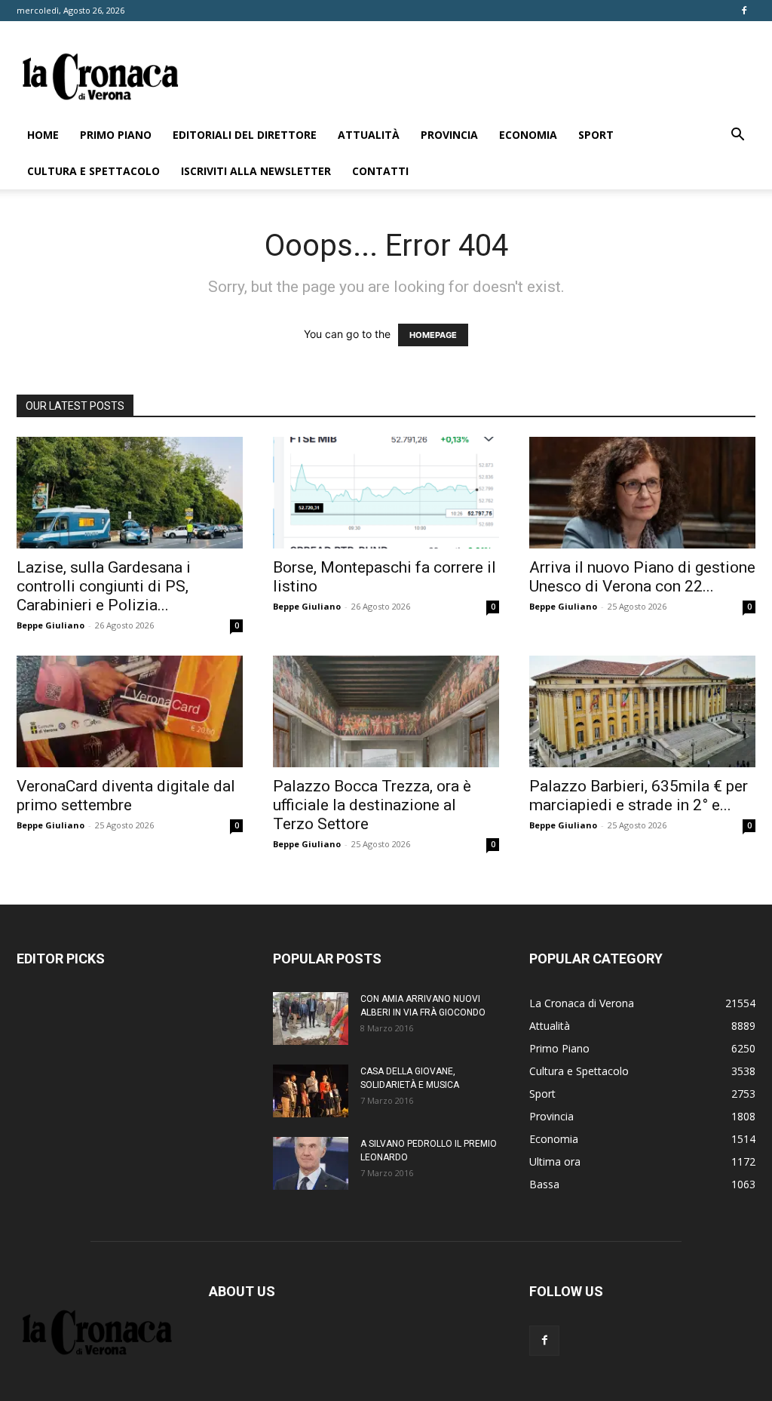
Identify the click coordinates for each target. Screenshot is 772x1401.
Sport (596, 135)
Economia (528, 135)
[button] (737, 136)
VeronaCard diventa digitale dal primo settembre (126, 795)
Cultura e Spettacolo (93, 171)
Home (43, 135)
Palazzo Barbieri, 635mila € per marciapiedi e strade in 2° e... (638, 795)
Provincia (449, 135)
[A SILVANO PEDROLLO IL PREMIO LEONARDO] (310, 1163)
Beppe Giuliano (50, 625)
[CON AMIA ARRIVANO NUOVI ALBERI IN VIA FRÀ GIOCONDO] (310, 1018)
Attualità (369, 135)
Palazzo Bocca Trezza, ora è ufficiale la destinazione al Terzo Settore (372, 805)
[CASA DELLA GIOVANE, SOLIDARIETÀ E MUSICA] (310, 1091)
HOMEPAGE (433, 335)
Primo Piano (116, 135)
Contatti (380, 171)
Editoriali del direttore (245, 135)
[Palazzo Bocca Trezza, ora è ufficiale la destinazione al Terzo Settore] (386, 711)
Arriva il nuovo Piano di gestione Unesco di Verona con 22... (642, 576)
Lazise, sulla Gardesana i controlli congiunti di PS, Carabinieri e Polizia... (104, 586)
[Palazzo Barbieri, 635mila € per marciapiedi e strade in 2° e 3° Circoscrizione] (642, 711)
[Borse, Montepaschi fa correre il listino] (386, 492)
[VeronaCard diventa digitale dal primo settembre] (130, 711)
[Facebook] (744, 10)
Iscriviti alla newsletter (256, 171)
